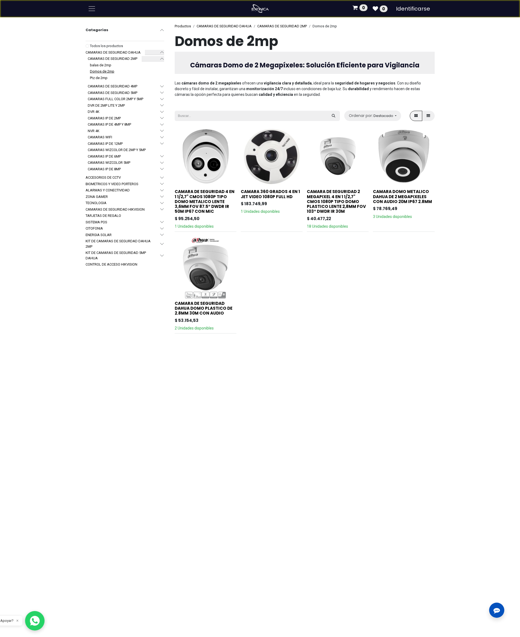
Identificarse (413, 8)
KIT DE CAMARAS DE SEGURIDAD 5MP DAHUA (116, 255)
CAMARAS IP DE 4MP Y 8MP (109, 124)
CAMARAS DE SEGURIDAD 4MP (112, 86)
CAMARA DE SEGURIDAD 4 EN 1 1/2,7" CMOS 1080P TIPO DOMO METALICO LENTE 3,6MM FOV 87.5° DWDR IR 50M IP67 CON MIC (205, 201)
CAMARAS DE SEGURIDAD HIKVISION (115, 209)
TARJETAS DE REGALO (103, 216)
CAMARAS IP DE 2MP (104, 118)
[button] (372, 115)
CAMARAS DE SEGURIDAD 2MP (112, 59)
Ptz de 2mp (99, 78)
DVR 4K (93, 112)
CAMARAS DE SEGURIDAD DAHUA (113, 52)
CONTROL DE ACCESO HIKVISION (111, 264)
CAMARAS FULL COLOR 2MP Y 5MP (115, 99)
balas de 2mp (100, 65)
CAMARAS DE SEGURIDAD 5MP (112, 93)
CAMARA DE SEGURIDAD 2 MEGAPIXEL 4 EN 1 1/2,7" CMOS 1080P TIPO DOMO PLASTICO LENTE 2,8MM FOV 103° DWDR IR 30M (336, 201)
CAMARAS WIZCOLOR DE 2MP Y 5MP (117, 150)
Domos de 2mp (102, 71)
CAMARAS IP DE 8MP (104, 169)
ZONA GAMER (97, 197)
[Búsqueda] (333, 116)
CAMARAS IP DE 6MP (104, 156)
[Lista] (428, 116)
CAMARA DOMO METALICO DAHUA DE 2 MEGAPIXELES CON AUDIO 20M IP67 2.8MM (402, 196)
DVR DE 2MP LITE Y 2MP (106, 105)
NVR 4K (93, 131)
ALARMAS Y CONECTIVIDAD (108, 190)
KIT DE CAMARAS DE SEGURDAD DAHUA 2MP (118, 244)
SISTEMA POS (96, 222)
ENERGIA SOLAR (99, 235)
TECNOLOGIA (96, 203)
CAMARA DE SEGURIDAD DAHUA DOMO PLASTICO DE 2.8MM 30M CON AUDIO (203, 308)
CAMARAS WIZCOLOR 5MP (109, 163)
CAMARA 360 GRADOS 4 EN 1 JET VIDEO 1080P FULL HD (270, 194)
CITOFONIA (94, 228)
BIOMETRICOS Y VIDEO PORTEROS (112, 184)
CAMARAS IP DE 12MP (105, 144)
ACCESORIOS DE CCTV (103, 177)
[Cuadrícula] (416, 116)
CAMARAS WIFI (100, 137)
